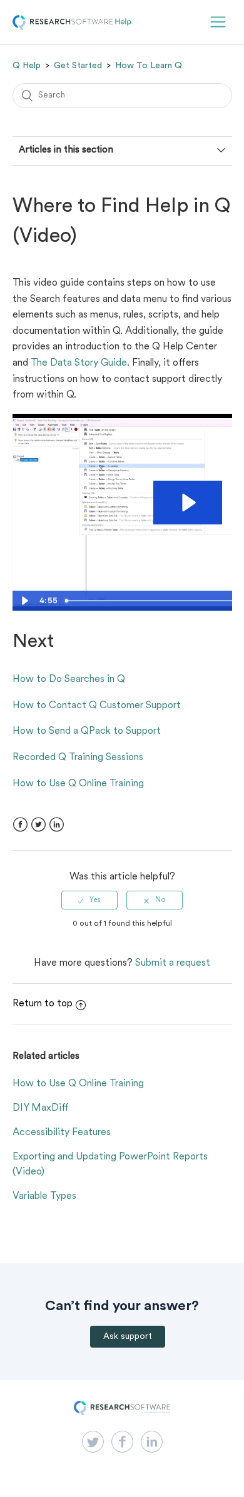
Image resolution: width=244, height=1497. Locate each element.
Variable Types (44, 1196)
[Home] (72, 28)
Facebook (20, 825)
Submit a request (172, 963)
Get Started (78, 65)
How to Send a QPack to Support (87, 731)
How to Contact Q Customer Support (97, 706)
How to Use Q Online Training (78, 784)
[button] (218, 22)
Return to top (43, 1004)
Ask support (127, 1336)
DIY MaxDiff (41, 1108)
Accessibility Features (62, 1133)
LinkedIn (56, 825)
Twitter (38, 825)
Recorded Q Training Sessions (78, 758)
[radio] (89, 900)
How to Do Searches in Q (69, 679)
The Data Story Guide (79, 363)
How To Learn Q (148, 65)
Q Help (27, 65)
